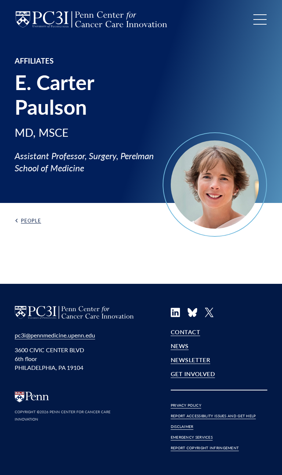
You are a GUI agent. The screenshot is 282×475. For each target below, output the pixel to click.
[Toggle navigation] (260, 19)
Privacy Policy (186, 405)
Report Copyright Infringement (205, 447)
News (180, 346)
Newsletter (190, 360)
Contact (185, 332)
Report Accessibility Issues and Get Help (213, 415)
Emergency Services (192, 437)
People (31, 220)
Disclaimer (182, 426)
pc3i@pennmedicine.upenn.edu (55, 335)
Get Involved (193, 373)
